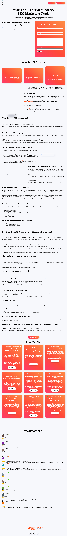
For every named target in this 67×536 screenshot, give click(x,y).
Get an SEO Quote (33, 337)
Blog (42, 2)
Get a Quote (52, 2)
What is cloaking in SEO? (55, 348)
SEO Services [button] (30, 2)
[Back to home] (6, 3)
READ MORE (11, 367)
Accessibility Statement (39, 527)
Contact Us (37, 2)
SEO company (27, 108)
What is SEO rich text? (12, 376)
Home (25, 2)
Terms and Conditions (32, 527)
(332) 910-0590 (60, 2)
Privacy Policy (26, 527)
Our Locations (33, 529)
